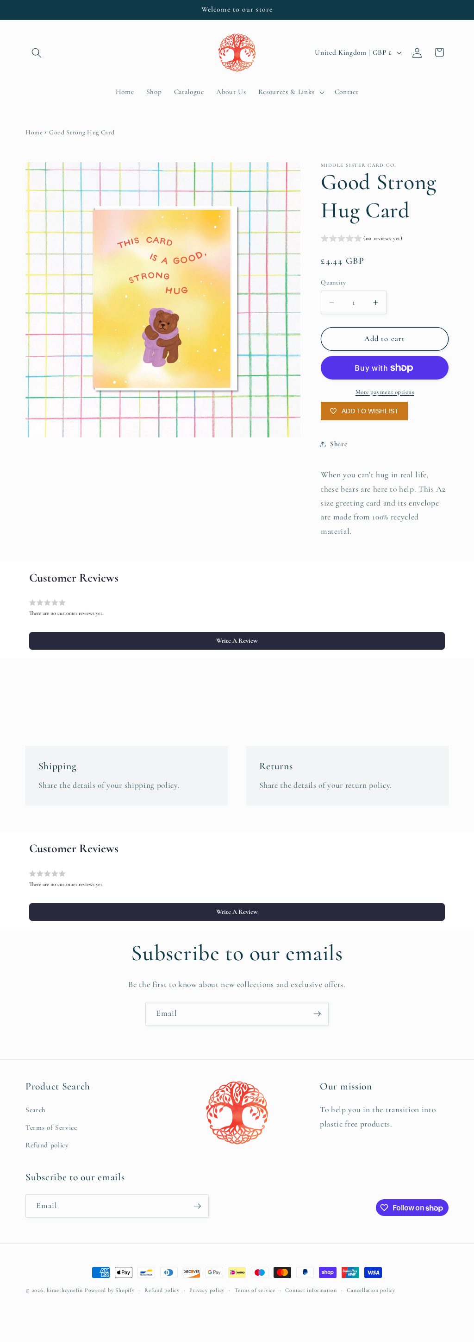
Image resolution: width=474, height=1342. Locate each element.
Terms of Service (51, 1127)
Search (35, 1110)
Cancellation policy (371, 1290)
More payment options (385, 392)
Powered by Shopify (110, 1290)
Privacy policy (207, 1290)
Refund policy (47, 1145)
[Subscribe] (317, 1014)
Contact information (311, 1290)
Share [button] (338, 444)
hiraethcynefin (65, 1290)
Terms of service (255, 1290)
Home (34, 132)
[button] (36, 52)
